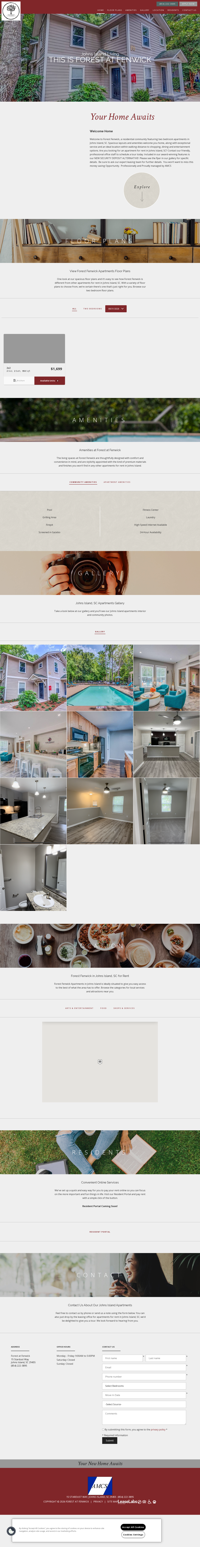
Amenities (131, 10)
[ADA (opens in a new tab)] (150, 1503)
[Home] (11, 11)
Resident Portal (100, 1232)
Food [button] (103, 1008)
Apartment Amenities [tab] (117, 482)
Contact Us (189, 10)
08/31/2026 (113, 308)
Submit (110, 1440)
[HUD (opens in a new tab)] (144, 1503)
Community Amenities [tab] (83, 482)
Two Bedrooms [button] (92, 308)
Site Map (112, 1501)
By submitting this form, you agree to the (128, 1429)
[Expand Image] (33, 678)
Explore (142, 187)
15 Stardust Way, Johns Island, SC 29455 (91, 1497)
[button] (100, 1062)
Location (158, 10)
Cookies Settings (133, 1534)
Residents (173, 10)
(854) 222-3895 (167, 4)
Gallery (144, 10)
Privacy (98, 1501)
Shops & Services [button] (124, 1008)
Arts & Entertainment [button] (79, 1008)
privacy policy (158, 1429)
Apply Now (188, 4)
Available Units (49, 380)
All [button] (74, 308)
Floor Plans (114, 10)
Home (101, 10)
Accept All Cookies (133, 1527)
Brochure (21, 380)
